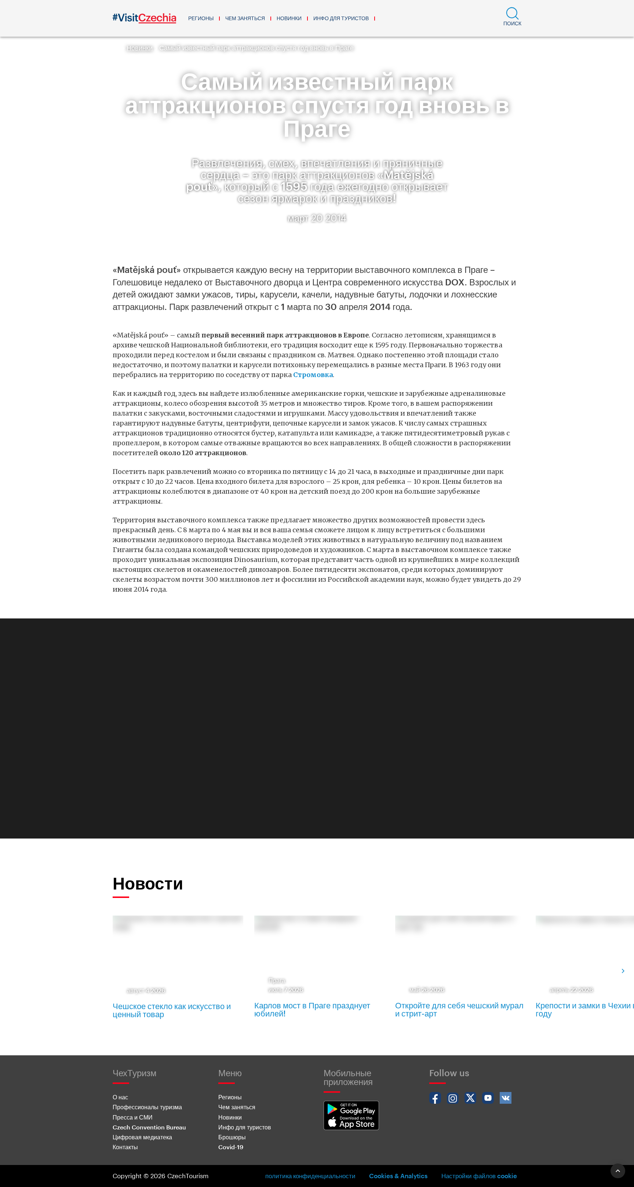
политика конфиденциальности (310, 1175)
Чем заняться (245, 18)
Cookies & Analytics (398, 1175)
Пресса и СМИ (133, 1117)
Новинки (289, 18)
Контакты (125, 1146)
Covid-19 (230, 1146)
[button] (512, 18)
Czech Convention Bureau (149, 1127)
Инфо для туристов (341, 18)
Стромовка (313, 374)
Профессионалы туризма (147, 1106)
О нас (120, 1096)
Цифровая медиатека (142, 1136)
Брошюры (232, 1136)
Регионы (201, 18)
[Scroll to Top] (618, 1171)
